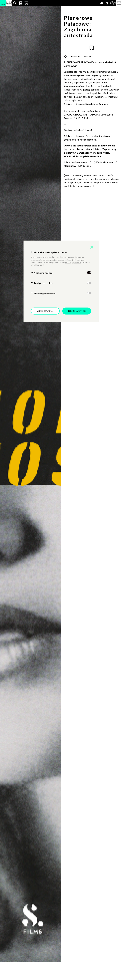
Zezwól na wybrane (45, 311)
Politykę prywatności (73, 262)
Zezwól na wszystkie (77, 311)
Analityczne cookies (43, 283)
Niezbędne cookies (43, 273)
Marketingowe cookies (44, 293)
